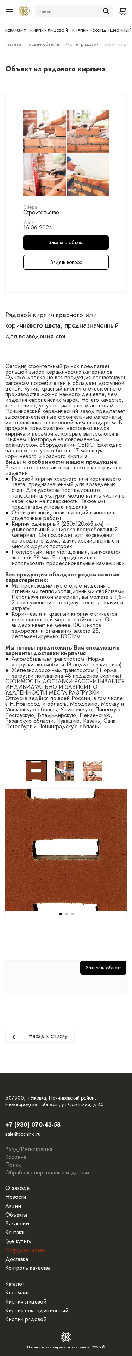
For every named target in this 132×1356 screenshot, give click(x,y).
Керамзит (15, 30)
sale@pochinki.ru (22, 1134)
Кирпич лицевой (49, 30)
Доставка (16, 1259)
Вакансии (17, 1223)
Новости (15, 1197)
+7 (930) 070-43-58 (33, 1125)
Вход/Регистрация (28, 1149)
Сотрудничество (25, 1250)
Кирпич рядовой (81, 44)
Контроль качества (28, 1268)
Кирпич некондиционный (102, 30)
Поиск (13, 1165)
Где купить (18, 1241)
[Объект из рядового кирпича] (66, 152)
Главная (13, 44)
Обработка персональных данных (47, 1172)
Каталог (14, 1284)
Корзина (15, 1157)
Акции (13, 1206)
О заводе (17, 1188)
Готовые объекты (43, 44)
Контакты (16, 1232)
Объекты (16, 1215)
